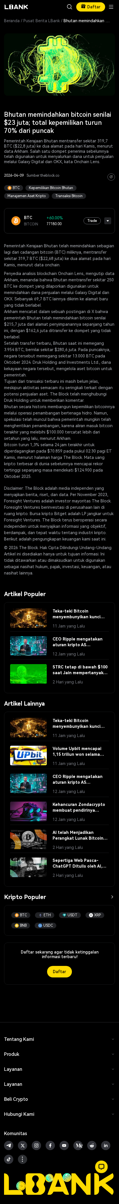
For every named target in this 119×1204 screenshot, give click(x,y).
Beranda (12, 20)
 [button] (69, 7)
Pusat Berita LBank (41, 20)
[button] (101, 1166)
